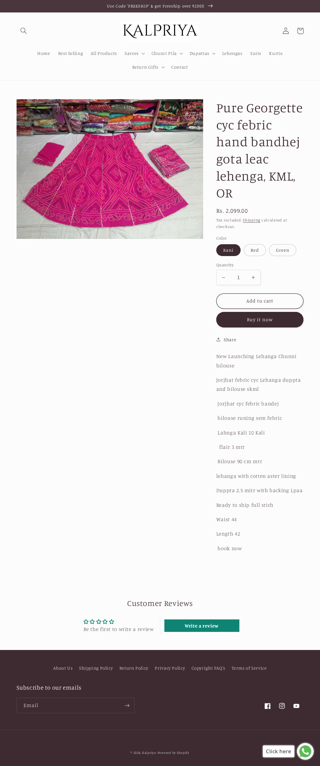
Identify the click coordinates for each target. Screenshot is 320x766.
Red (255, 250)
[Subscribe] (127, 705)
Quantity (224, 264)
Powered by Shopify (173, 752)
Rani (228, 250)
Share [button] (230, 339)
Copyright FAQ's (208, 668)
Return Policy (133, 668)
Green (282, 250)
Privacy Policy (170, 668)
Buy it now (260, 319)
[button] (24, 31)
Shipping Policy (96, 668)
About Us (62, 668)
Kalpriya (149, 752)
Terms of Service (249, 668)
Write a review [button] (202, 626)
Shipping (251, 220)
